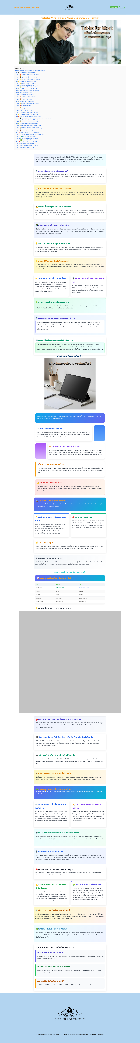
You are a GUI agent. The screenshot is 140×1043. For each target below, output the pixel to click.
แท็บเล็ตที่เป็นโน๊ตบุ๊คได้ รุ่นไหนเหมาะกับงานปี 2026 (24, 7)
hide (23, 68)
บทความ (37, 7)
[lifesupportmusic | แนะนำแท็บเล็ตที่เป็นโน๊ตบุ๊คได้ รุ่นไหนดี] (70, 7)
